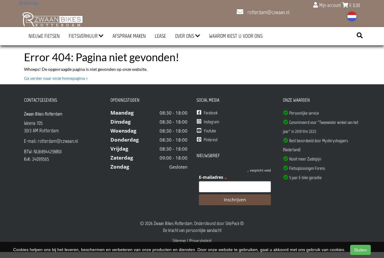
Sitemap (179, 241)
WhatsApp (30, 3)
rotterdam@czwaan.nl (268, 12)
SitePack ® (234, 223)
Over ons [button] (185, 36)
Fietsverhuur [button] (84, 36)
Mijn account (330, 5)
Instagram (211, 121)
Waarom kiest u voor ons (235, 36)
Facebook (210, 113)
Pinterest (210, 139)
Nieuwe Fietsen (44, 36)
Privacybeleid (200, 241)
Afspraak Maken (129, 36)
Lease (160, 36)
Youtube (209, 131)
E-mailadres (213, 177)
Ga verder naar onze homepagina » (56, 78)
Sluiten (360, 250)
